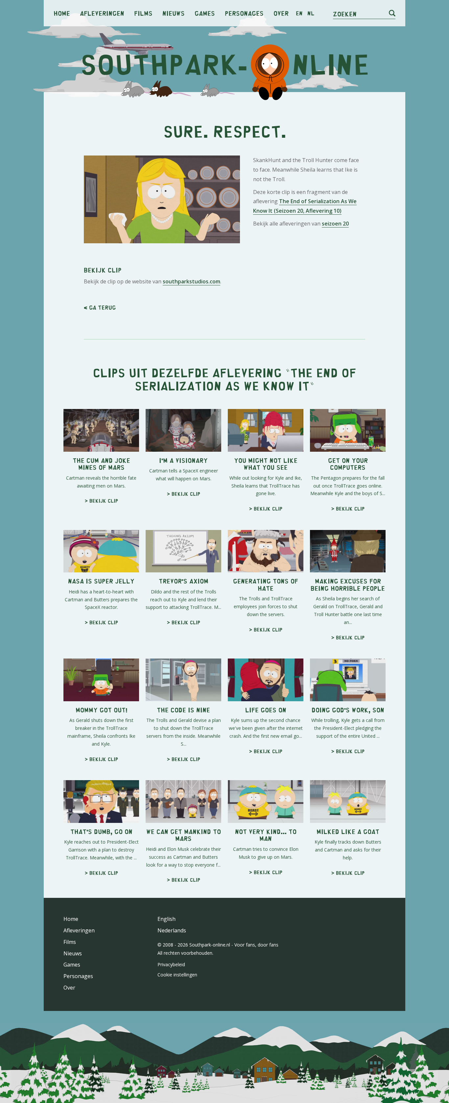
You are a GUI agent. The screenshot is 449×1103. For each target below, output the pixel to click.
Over (281, 13)
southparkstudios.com (191, 281)
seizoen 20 (335, 223)
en (299, 13)
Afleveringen (102, 13)
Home (62, 13)
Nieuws (173, 13)
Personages (244, 13)
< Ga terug (100, 307)
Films (143, 13)
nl (310, 13)
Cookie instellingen (177, 974)
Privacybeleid (171, 964)
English (166, 919)
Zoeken (345, 13)
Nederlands (171, 930)
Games (205, 13)
